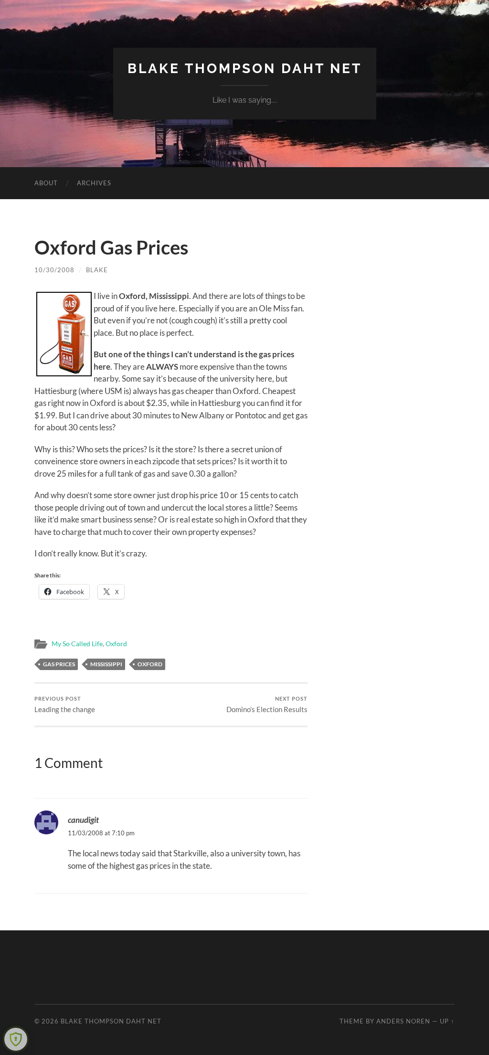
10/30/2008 (54, 270)
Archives (94, 183)
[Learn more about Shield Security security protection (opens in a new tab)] (15, 1039)
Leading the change (64, 704)
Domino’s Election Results (267, 704)
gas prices (59, 664)
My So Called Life (77, 644)
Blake (97, 270)
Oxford (116, 644)
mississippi (106, 664)
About (46, 183)
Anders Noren (403, 1021)
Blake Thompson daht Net (245, 68)
